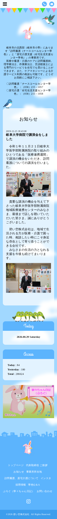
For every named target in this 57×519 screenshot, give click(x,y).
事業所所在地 (34, 471)
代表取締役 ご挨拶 (37, 465)
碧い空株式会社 (21, 514)
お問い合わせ (44, 491)
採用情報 (21, 484)
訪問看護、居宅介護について (21, 478)
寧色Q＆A (34, 484)
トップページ (16, 465)
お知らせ (18, 471)
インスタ (46, 478)
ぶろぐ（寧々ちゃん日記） (18, 491)
